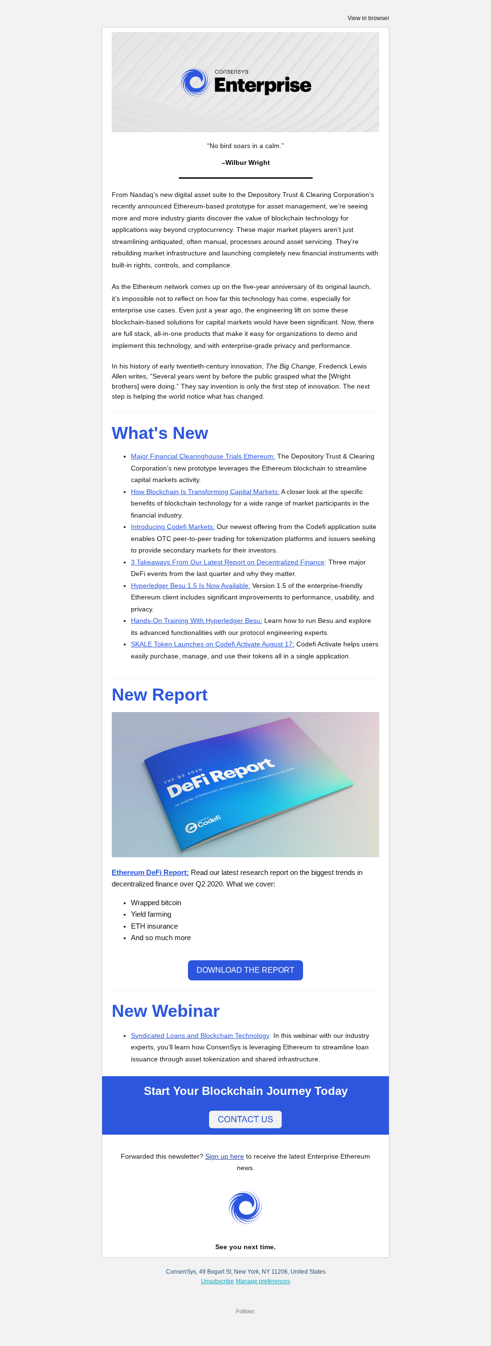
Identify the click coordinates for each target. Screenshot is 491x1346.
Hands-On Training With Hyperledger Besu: (196, 620)
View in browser (368, 18)
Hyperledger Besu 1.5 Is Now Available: (190, 585)
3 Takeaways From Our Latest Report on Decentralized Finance (228, 562)
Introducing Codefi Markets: (173, 526)
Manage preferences (263, 1281)
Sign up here (224, 1156)
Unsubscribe (217, 1281)
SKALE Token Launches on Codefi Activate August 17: (212, 644)
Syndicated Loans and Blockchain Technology (200, 1035)
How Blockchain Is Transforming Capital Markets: (205, 491)
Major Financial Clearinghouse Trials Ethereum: (203, 456)
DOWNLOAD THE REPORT (245, 970)
